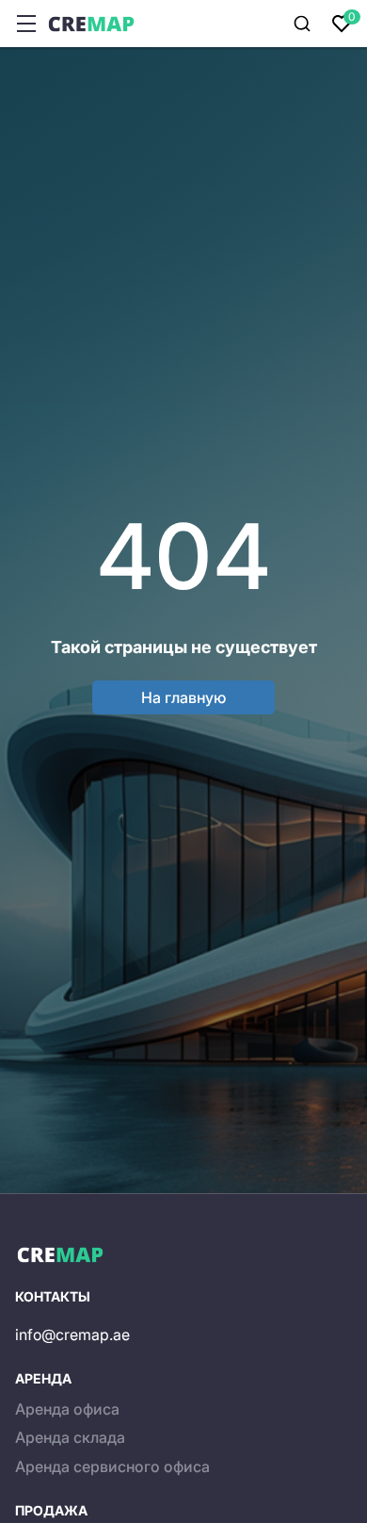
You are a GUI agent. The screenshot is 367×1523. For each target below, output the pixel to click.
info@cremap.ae (72, 1334)
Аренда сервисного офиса (112, 1466)
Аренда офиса (67, 1409)
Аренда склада (70, 1437)
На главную (183, 697)
